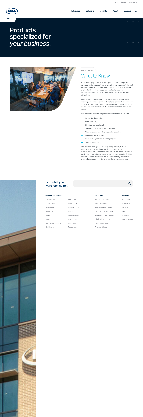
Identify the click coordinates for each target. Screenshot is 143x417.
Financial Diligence (101, 227)
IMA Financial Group (12, 11)
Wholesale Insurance (102, 219)
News (116, 2)
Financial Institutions (53, 223)
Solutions (90, 11)
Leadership (126, 203)
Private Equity (73, 219)
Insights (103, 11)
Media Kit (125, 215)
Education (49, 215)
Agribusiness (50, 199)
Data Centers (50, 207)
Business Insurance (102, 199)
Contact (123, 2)
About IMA (126, 199)
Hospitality (72, 199)
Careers (127, 11)
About (115, 11)
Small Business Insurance (104, 207)
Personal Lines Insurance (104, 211)
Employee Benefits (101, 203)
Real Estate (72, 223)
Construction (50, 203)
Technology (72, 227)
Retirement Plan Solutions (104, 215)
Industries (75, 11)
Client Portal (133, 2)
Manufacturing (73, 207)
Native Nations (73, 215)
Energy (48, 219)
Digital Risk (50, 211)
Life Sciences (72, 203)
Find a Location (127, 219)
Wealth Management (102, 223)
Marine (70, 211)
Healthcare (50, 227)
